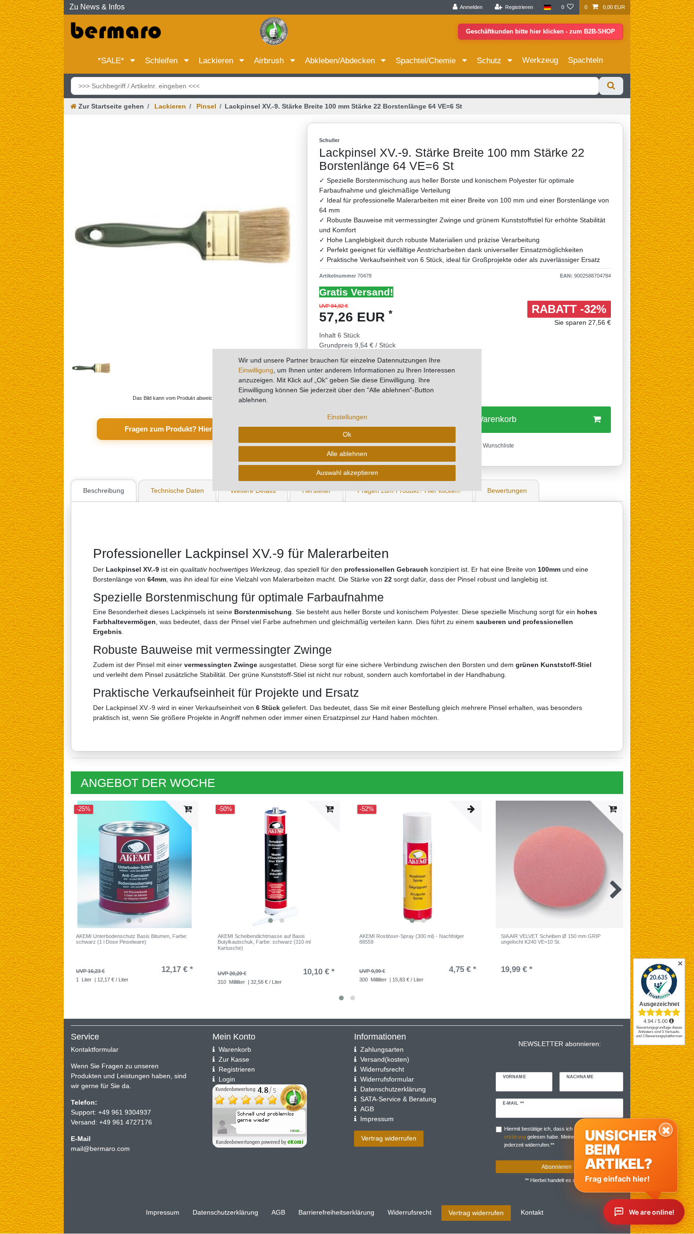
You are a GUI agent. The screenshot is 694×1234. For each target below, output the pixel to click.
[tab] (105, 490)
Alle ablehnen (347, 453)
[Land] (547, 7)
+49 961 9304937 (123, 1112)
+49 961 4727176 (125, 1122)
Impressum (162, 1212)
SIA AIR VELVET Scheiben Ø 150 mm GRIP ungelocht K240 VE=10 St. (551, 939)
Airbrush (270, 60)
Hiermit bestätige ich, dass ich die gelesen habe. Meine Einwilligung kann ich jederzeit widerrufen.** (563, 1137)
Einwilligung (255, 370)
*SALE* (112, 60)
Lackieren (217, 60)
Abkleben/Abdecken (341, 60)
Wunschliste (498, 445)
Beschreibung (103, 490)
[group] (134, 864)
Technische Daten (177, 490)
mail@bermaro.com (100, 1148)
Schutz (490, 60)
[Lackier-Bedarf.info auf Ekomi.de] (274, 30)
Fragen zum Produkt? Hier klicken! (182, 429)
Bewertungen (507, 490)
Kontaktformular (94, 1049)
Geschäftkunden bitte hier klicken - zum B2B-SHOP (540, 31)
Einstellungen (347, 417)
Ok (347, 434)
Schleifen (162, 60)
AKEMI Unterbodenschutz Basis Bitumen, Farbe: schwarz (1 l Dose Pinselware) (131, 939)
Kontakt (532, 1212)
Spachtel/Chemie (427, 60)
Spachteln (585, 60)
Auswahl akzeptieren (347, 472)
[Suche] (611, 86)
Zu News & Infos (97, 7)
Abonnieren (557, 1167)
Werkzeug (540, 60)
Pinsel (205, 106)
